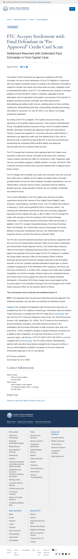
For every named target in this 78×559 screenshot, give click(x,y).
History (32, 517)
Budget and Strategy (37, 529)
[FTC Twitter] (59, 554)
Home (9, 19)
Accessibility (26, 550)
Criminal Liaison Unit (16, 488)
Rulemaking (13, 455)
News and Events (20, 19)
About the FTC (35, 511)
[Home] (16, 11)
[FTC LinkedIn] (63, 554)
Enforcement (13, 432)
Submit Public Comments (25, 422)
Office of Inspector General (46, 552)
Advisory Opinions (36, 441)
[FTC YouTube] (66, 554)
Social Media (13, 540)
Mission (33, 514)
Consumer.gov (56, 444)
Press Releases (42, 19)
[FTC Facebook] (53, 550)
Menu (72, 9)
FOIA (33, 550)
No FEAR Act (39, 552)
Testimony (34, 465)
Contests (12, 527)
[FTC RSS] (69, 554)
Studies (33, 462)
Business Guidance (58, 447)
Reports (33, 455)
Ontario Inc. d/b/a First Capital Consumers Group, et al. (26, 400)
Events (11, 517)
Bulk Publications (57, 456)
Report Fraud (11, 422)
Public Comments (36, 458)
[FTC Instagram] (56, 554)
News (32, 19)
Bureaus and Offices (37, 526)
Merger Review (14, 446)
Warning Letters (14, 479)
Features (12, 521)
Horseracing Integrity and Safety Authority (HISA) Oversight (16, 464)
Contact (33, 542)
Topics (11, 524)
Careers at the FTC (37, 538)
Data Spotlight (14, 534)
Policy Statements (36, 468)
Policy (32, 432)
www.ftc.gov (59, 314)
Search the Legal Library (43, 422)
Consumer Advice (57, 437)
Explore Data (13, 537)
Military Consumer (57, 441)
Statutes (12, 458)
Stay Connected (14, 530)
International (34, 471)
